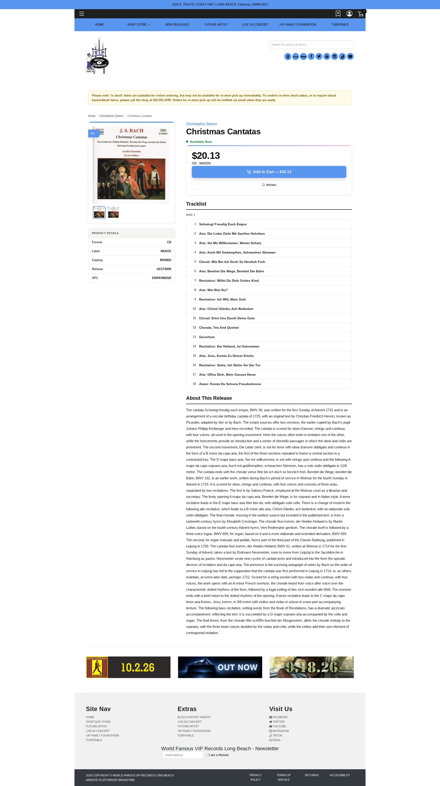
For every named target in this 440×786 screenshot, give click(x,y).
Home (92, 116)
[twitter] (319, 56)
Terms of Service (284, 777)
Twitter (278, 721)
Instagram (280, 731)
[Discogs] (303, 56)
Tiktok (277, 735)
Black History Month (194, 717)
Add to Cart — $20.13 (272, 172)
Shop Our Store (98, 721)
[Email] (350, 56)
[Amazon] (288, 56)
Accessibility (340, 775)
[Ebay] (296, 56)
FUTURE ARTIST (216, 24)
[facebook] (311, 56)
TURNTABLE (340, 24)
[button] (139, 25)
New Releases (177, 24)
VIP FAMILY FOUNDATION (297, 24)
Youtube (279, 726)
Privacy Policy (255, 777)
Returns (312, 775)
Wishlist (271, 185)
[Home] (97, 55)
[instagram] (334, 56)
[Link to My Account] (349, 14)
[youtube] (327, 56)
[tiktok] (342, 56)
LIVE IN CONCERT (255, 24)
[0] (361, 14)
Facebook (280, 717)
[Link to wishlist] (338, 14)
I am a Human (219, 755)
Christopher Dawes (111, 116)
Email (276, 740)
